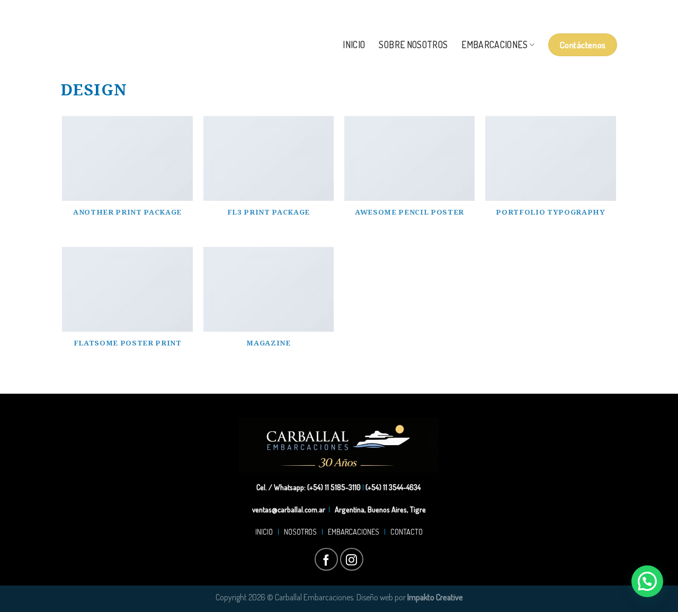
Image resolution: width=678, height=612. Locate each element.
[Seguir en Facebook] (589, 11)
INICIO (265, 531)
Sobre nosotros (413, 44)
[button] (647, 581)
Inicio (354, 44)
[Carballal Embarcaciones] (142, 44)
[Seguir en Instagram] (600, 11)
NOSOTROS (300, 531)
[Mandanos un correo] (611, 11)
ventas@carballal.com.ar (288, 509)
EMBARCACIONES (355, 531)
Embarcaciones (494, 44)
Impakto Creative (435, 597)
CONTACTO (405, 531)
